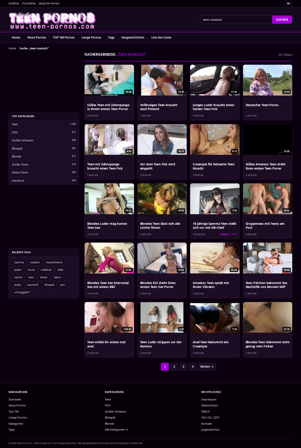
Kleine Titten (20, 172)
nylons (18, 277)
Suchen (282, 20)
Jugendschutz (210, 429)
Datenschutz (209, 405)
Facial (31, 270)
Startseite (15, 399)
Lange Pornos (91, 37)
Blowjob (17, 148)
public (18, 270)
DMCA (205, 411)
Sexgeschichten (132, 37)
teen (31, 277)
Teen (15, 124)
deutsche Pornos (49, 3)
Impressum (208, 399)
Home (16, 37)
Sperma (19, 262)
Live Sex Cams (161, 37)
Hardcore (18, 181)
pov (62, 285)
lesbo (17, 285)
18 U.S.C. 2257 (210, 417)
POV (15, 132)
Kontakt (206, 424)
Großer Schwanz (22, 140)
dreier (44, 277)
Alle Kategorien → (116, 429)
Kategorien (16, 424)
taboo (57, 277)
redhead (46, 270)
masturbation (54, 262)
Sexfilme (14, 3)
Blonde (16, 156)
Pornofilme (29, 3)
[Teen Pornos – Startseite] (53, 19)
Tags (111, 37)
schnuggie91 (22, 292)
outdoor (35, 262)
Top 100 (14, 411)
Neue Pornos (36, 37)
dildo (60, 270)
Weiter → (207, 367)
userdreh (32, 285)
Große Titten (20, 164)
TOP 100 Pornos (63, 37)
